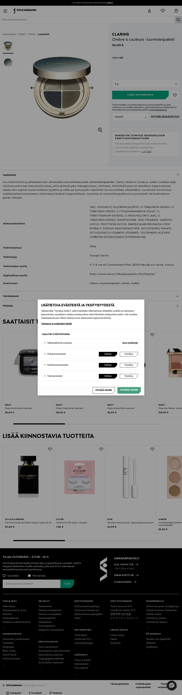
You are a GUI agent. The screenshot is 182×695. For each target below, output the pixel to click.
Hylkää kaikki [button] (103, 390)
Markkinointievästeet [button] (56, 365)
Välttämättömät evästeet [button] (58, 343)
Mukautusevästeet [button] (55, 354)
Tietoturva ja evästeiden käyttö (56, 324)
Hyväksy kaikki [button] (129, 390)
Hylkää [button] (107, 354)
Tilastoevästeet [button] (53, 376)
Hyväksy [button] (129, 354)
